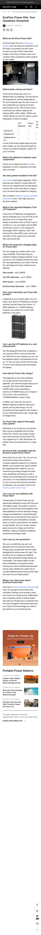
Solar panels (8, 180)
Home (4, 11)
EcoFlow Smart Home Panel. (14, 488)
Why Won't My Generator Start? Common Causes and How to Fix (12, 704)
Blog (9, 11)
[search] (26, 7)
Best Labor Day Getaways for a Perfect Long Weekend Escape (12, 692)
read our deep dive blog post (24, 587)
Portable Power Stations (11, 675)
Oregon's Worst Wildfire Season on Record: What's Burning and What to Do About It (12, 681)
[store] (31, 7)
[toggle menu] (36, 7)
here (29, 164)
